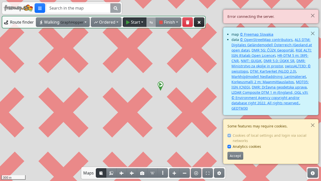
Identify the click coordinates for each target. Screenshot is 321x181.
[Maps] (162, 173)
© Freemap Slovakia (256, 34)
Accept (235, 155)
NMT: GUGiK (251, 60)
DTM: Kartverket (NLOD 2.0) (273, 71)
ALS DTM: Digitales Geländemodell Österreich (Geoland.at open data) (271, 45)
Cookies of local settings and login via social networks (269, 138)
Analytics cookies (247, 146)
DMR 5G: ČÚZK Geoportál (273, 50)
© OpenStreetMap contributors (266, 39)
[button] (160, 86)
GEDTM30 (239, 108)
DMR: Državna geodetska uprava (279, 87)
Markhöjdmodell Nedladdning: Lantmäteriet (268, 76)
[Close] (312, 15)
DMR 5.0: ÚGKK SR (279, 60)
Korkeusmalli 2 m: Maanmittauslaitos (262, 81)
